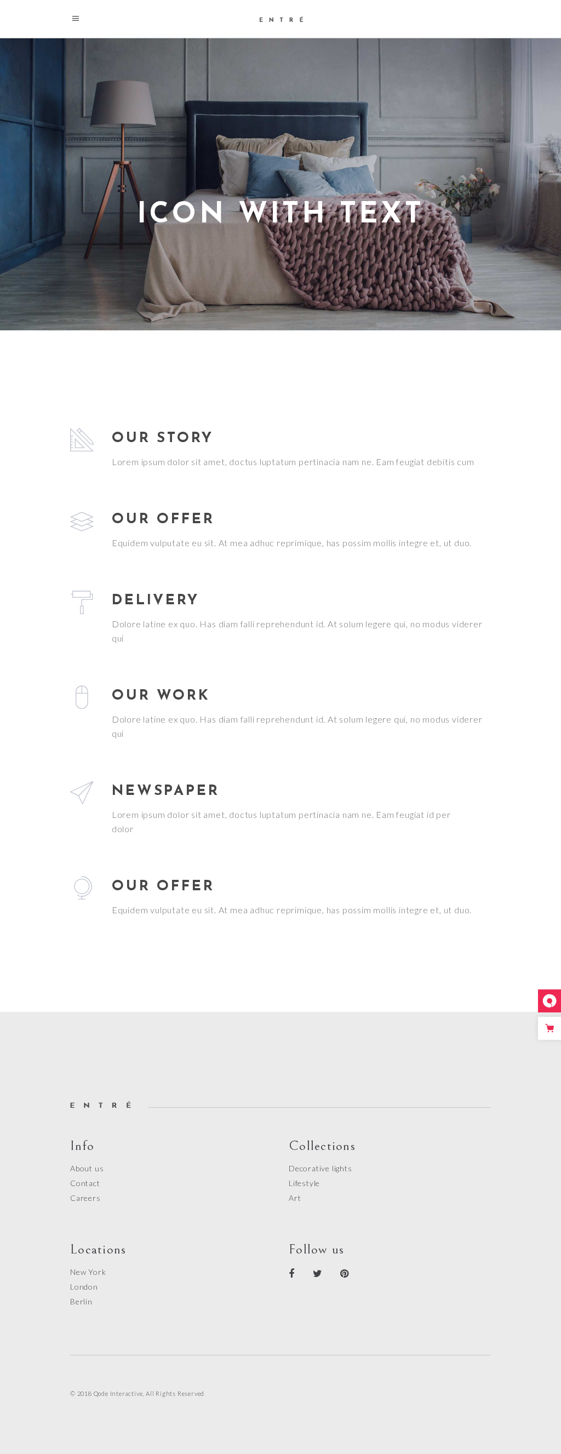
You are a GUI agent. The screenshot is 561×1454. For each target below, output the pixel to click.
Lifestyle (304, 1183)
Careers (85, 1198)
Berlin (81, 1301)
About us (87, 1168)
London (84, 1286)
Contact (85, 1183)
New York (88, 1271)
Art (295, 1198)
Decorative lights (320, 1168)
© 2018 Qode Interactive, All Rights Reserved (137, 1393)
